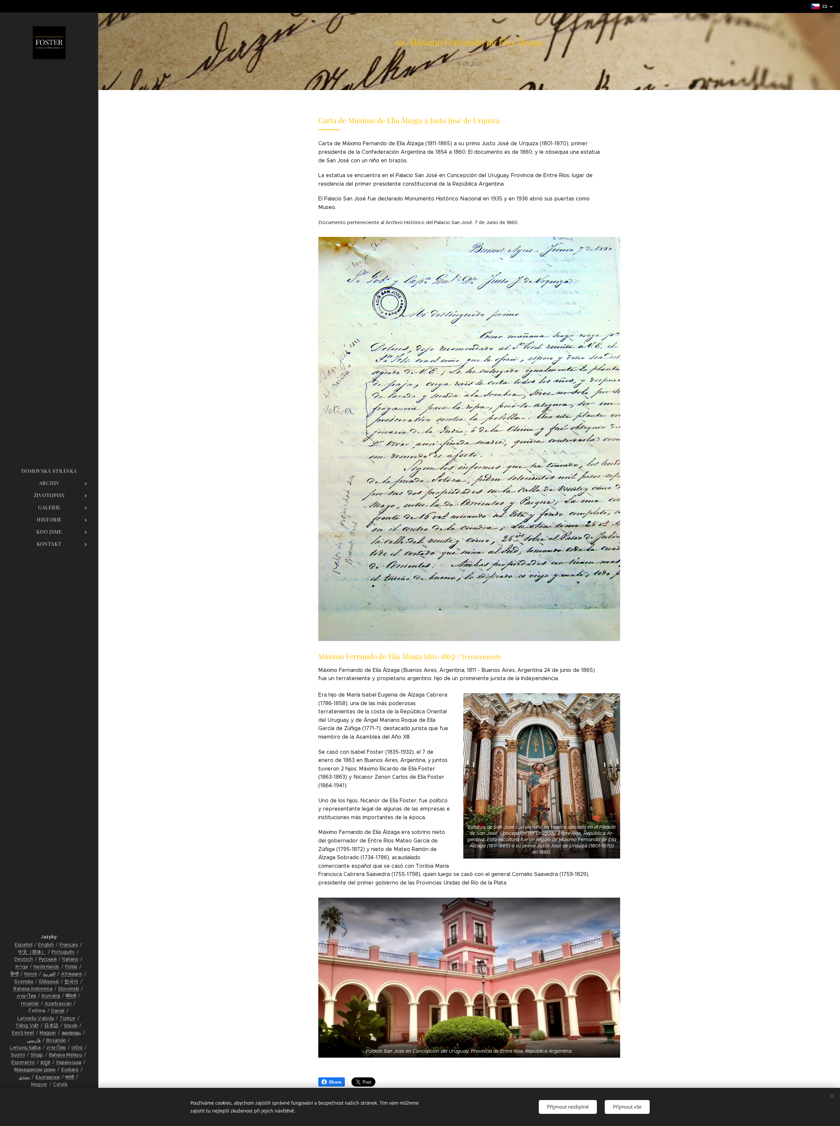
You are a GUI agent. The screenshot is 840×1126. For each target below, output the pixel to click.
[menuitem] (49, 471)
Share (335, 1082)
